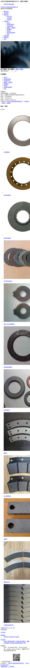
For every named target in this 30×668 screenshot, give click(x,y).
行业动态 (9, 19)
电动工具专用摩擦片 (9, 324)
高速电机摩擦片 (8, 367)
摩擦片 (22, 1)
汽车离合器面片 (8, 281)
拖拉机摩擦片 (7, 195)
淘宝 (5, 39)
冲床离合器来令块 (9, 625)
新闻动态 (6, 14)
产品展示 (6, 21)
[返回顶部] (4, 629)
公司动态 (9, 18)
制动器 (8, 31)
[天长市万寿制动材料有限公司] (9, 7)
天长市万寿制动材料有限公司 (9, 1)
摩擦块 (26, 1)
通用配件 (9, 29)
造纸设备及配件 (11, 32)
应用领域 (6, 36)
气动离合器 (10, 26)
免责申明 (6, 4)
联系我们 (6, 37)
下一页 (12, 628)
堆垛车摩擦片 (7, 238)
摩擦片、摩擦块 (11, 27)
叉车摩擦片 (7, 152)
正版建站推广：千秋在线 (7, 666)
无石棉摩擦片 (7, 496)
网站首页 (6, 11)
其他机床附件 (10, 24)
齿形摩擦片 (7, 410)
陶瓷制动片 (7, 582)
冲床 (8, 34)
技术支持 (9, 16)
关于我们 (6, 13)
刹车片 (8, 23)
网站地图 (11, 4)
